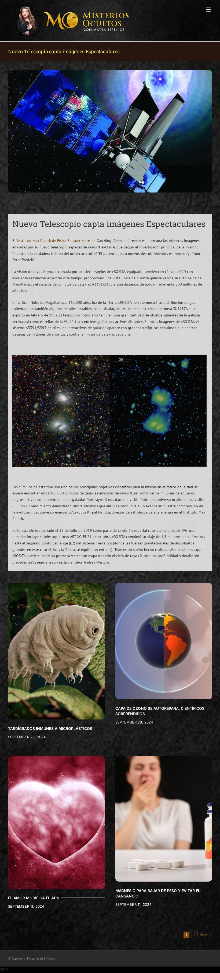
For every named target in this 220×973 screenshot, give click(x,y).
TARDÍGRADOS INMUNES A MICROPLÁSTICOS (50, 728)
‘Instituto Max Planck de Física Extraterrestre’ (53, 240)
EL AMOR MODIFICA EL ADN (34, 898)
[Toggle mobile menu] (209, 9)
